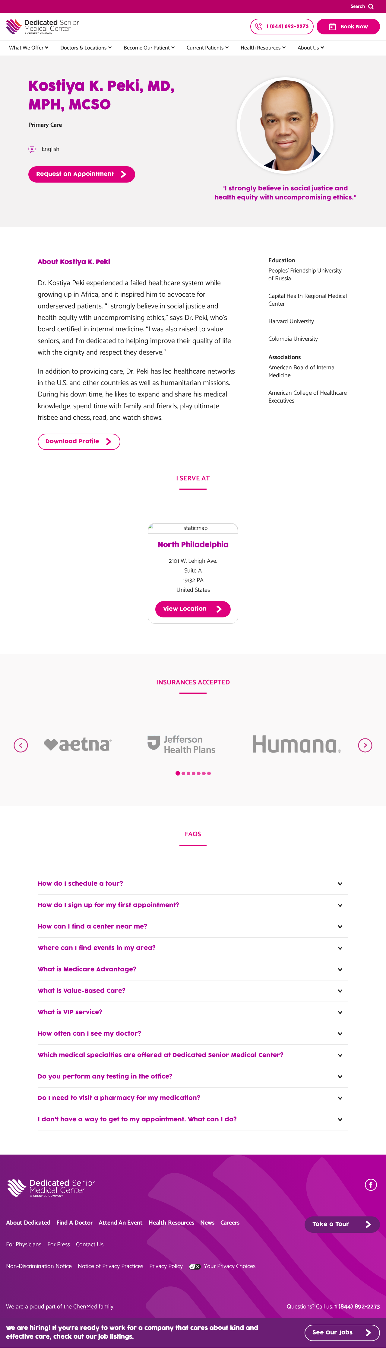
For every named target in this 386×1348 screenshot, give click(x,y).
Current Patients (205, 48)
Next (365, 745)
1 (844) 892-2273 (357, 1306)
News (207, 1223)
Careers (229, 1223)
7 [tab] (209, 773)
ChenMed (85, 1307)
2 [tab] (183, 773)
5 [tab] (199, 773)
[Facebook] (372, 1185)
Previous (21, 745)
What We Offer (26, 48)
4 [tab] (193, 773)
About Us (308, 48)
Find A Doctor (74, 1223)
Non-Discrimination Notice (39, 1266)
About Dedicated (28, 1223)
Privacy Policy (166, 1266)
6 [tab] (204, 773)
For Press (58, 1245)
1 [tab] (178, 773)
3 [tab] (188, 773)
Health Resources (261, 48)
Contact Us (89, 1245)
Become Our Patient (147, 48)
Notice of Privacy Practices (110, 1266)
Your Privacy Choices (228, 1266)
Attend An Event (121, 1223)
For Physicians (23, 1245)
